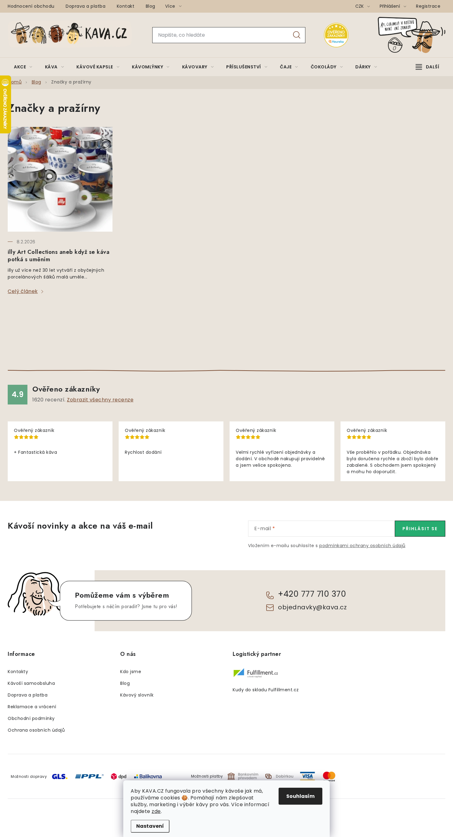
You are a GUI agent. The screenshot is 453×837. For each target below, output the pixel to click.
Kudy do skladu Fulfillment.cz (266, 690)
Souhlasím (300, 796)
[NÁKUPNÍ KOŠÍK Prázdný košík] (416, 35)
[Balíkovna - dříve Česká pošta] (148, 775)
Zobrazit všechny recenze (100, 399)
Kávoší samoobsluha (31, 683)
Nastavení (150, 826)
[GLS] (60, 776)
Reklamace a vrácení (32, 707)
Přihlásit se (420, 529)
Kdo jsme (130, 671)
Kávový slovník (136, 695)
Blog (150, 6)
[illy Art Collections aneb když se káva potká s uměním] (60, 179)
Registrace (428, 6)
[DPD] (118, 776)
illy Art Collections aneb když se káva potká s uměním (58, 255)
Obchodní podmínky (31, 718)
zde (156, 811)
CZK (360, 6)
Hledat (296, 35)
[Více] (427, 67)
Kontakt (126, 6)
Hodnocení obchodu (31, 6)
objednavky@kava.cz (312, 607)
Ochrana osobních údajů (36, 730)
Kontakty (18, 671)
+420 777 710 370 (312, 593)
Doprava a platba (85, 6)
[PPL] (89, 775)
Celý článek (23, 291)
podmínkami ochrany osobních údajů (362, 545)
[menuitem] (23, 67)
